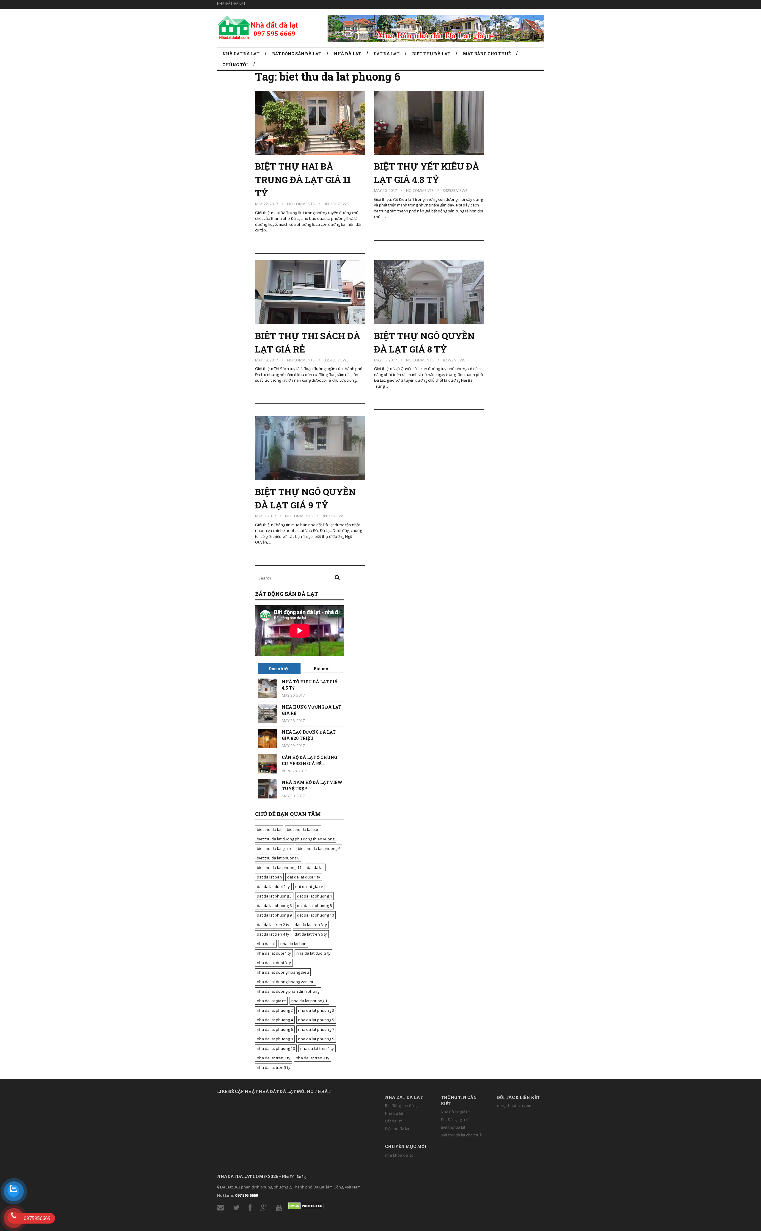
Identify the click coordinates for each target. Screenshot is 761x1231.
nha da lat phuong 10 (276, 1048)
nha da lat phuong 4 (275, 1019)
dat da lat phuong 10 (315, 915)
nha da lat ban (293, 943)
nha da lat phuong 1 (309, 1000)
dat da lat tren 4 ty (273, 934)
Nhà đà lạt (347, 54)
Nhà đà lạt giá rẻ (455, 1111)
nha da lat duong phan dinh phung (288, 991)
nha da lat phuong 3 (316, 1010)
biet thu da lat (269, 829)
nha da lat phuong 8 (275, 1039)
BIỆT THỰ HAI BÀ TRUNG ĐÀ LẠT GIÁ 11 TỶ (303, 179)
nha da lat (266, 943)
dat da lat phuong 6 (274, 905)
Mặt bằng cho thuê (487, 54)
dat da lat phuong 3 (274, 896)
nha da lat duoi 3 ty (274, 962)
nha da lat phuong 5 (316, 1019)
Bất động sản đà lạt (296, 54)
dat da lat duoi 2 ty (273, 886)
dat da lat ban (269, 877)
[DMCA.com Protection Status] (306, 1204)
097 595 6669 (246, 1195)
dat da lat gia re (309, 886)
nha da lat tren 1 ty (317, 1048)
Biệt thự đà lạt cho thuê (461, 1135)
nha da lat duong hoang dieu (283, 972)
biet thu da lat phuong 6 (319, 848)
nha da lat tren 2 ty (273, 1058)
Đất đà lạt (387, 54)
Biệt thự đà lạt (431, 54)
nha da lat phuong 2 (275, 1010)
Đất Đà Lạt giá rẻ (455, 1119)
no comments (301, 203)
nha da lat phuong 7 (316, 1029)
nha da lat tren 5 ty (273, 1067)
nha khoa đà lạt (399, 1155)
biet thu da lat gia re (275, 848)
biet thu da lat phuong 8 (278, 858)
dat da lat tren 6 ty (311, 934)
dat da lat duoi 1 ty (303, 877)
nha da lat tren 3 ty (312, 1058)
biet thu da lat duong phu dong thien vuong (295, 839)
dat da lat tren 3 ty (311, 924)
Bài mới (322, 668)
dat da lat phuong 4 (314, 896)
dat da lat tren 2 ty (273, 924)
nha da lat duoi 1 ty (274, 953)
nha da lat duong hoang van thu (286, 981)
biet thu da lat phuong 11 (279, 867)
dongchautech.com (514, 1105)
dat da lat (315, 867)
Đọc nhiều (279, 668)
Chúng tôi (235, 65)
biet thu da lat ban (303, 829)
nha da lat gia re (271, 1000)
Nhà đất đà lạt (231, 3)
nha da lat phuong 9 (316, 1039)
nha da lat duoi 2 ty (313, 953)
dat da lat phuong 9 (274, 915)
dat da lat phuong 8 (314, 905)
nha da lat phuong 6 (275, 1029)
